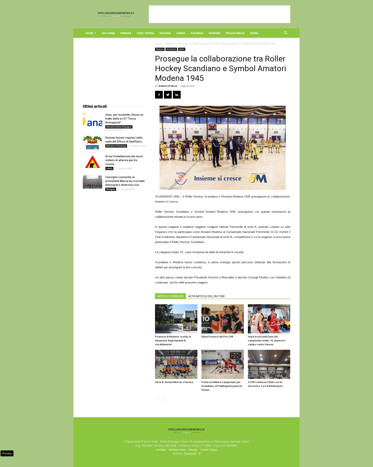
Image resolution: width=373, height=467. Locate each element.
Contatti (161, 449)
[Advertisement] (219, 14)
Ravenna (214, 33)
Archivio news (177, 449)
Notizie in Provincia (116, 145)
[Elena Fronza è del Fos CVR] (222, 318)
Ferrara (125, 33)
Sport (181, 49)
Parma (180, 33)
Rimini (254, 33)
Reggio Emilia (235, 33)
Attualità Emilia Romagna (118, 126)
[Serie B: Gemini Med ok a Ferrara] (176, 364)
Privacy (192, 449)
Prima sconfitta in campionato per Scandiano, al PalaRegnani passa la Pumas (221, 386)
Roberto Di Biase (168, 85)
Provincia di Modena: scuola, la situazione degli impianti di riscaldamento (173, 340)
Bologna (108, 33)
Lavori (109, 168)
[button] (285, 33)
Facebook (190, 453)
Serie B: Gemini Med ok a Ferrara (174, 382)
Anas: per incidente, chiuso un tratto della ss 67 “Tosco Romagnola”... (124, 118)
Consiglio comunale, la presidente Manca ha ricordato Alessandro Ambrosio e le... (125, 181)
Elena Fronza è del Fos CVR (217, 336)
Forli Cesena (145, 33)
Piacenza (197, 33)
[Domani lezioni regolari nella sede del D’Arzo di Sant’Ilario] (92, 142)
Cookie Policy (208, 449)
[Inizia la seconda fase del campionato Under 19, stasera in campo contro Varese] (269, 318)
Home (89, 33)
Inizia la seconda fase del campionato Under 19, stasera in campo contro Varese (266, 340)
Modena (165, 33)
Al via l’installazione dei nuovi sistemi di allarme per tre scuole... (124, 160)
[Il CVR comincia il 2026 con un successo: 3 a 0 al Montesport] (269, 364)
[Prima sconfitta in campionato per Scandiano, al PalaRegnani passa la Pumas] (222, 364)
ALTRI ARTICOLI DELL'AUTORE (206, 296)
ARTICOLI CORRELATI (170, 296)
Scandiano (171, 49)
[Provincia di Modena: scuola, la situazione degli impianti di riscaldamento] (176, 318)
